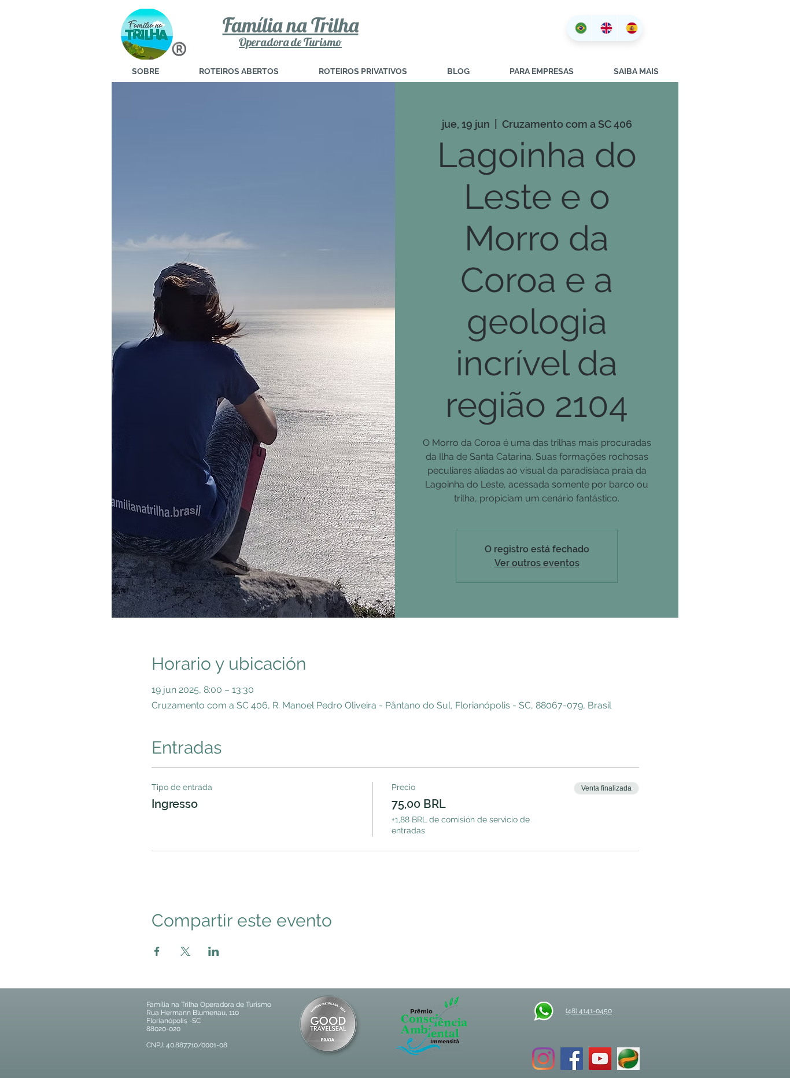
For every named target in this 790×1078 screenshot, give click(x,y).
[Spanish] (630, 28)
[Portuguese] (579, 28)
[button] (635, 71)
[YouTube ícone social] (600, 1058)
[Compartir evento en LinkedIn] (213, 951)
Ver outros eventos (536, 563)
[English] (604, 28)
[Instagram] (543, 1058)
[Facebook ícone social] (571, 1058)
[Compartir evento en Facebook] (157, 951)
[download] (628, 1058)
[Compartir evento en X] (185, 951)
